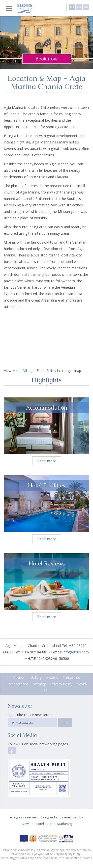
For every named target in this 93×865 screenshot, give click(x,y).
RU (86, 7)
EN (72, 7)
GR (79, 7)
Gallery (36, 677)
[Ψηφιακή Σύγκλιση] (43, 838)
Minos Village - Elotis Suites (34, 370)
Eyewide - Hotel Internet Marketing (46, 823)
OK (65, 722)
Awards (52, 677)
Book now (46, 59)
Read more (46, 460)
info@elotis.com (76, 652)
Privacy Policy (61, 684)
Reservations (18, 684)
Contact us (71, 677)
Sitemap (39, 684)
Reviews (19, 677)
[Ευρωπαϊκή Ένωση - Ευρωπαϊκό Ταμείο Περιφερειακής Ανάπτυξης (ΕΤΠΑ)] (24, 838)
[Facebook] (12, 750)
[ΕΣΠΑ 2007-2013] (66, 838)
